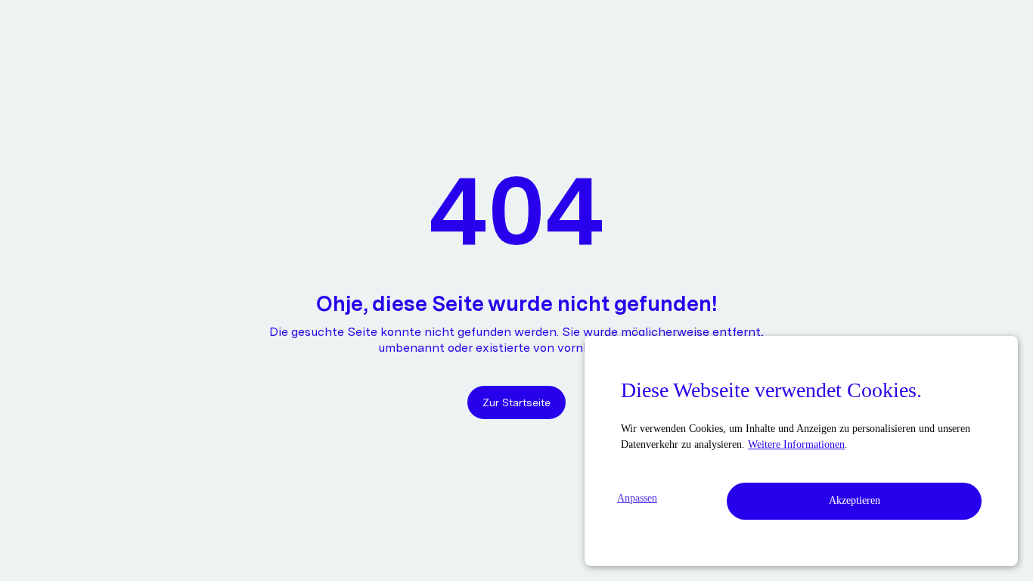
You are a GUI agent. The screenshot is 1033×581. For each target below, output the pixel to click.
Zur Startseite (516, 402)
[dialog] (801, 451)
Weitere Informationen (796, 444)
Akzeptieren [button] (854, 500)
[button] (642, 498)
